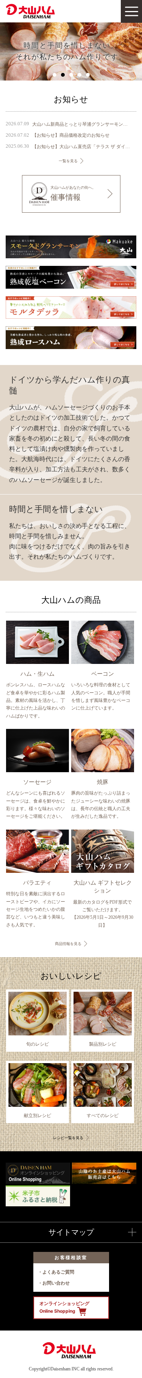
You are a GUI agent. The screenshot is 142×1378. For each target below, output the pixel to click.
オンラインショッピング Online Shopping (64, 1307)
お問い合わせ (56, 1283)
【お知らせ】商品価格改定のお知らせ (70, 135)
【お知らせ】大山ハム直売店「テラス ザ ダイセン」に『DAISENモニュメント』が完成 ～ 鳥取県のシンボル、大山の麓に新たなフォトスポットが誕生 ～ (81, 146)
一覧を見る (68, 161)
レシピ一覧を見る (68, 1138)
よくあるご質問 (58, 1272)
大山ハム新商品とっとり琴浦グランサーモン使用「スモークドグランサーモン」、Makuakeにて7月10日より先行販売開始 (81, 124)
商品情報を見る (68, 944)
